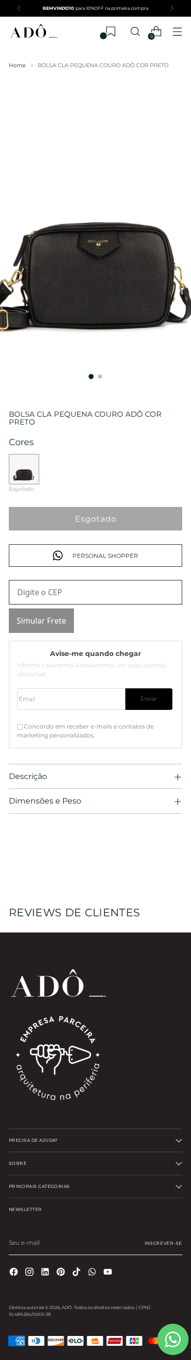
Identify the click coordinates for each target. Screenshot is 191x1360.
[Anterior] (19, 8)
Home (17, 65)
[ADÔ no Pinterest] (62, 1273)
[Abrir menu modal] (177, 32)
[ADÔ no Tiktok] (77, 1273)
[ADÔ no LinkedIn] (46, 1273)
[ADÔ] (33, 32)
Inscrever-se (163, 1243)
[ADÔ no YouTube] (109, 1273)
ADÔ (67, 1307)
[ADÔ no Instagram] (30, 1273)
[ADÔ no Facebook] (15, 1273)
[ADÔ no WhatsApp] (93, 1273)
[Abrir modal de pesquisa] (135, 32)
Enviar (149, 699)
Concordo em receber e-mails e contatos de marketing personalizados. (85, 731)
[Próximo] (172, 8)
